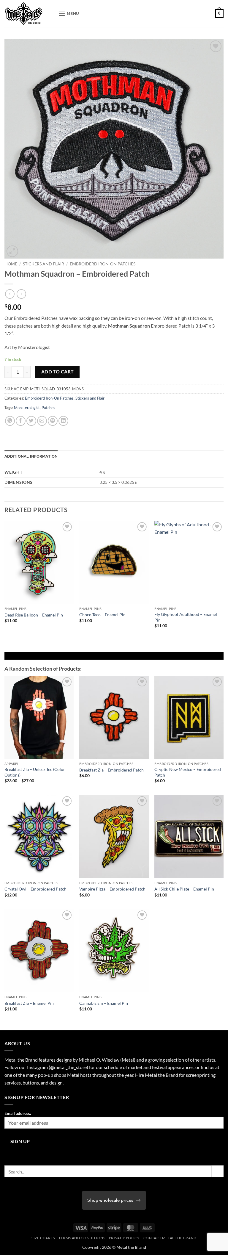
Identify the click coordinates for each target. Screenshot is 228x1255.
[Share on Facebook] (21, 421)
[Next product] (9, 293)
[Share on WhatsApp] (10, 421)
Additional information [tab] (31, 456)
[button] (68, 13)
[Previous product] (21, 293)
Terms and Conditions (81, 1238)
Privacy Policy (124, 1238)
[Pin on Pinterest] (53, 421)
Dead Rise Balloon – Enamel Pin (33, 614)
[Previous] (4, 579)
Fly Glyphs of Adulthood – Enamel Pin (185, 617)
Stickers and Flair (43, 264)
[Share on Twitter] (31, 421)
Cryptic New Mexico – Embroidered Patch (187, 772)
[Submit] (218, 1171)
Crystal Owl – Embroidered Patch (35, 888)
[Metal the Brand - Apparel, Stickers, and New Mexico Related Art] (29, 13)
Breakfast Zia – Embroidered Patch (111, 769)
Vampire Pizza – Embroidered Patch (112, 888)
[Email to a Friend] (42, 421)
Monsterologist (27, 407)
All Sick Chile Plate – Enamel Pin (184, 888)
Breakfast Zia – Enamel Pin (29, 1003)
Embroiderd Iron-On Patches (102, 264)
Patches (48, 407)
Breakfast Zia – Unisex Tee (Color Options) (34, 772)
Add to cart (57, 371)
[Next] (223, 579)
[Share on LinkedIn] (63, 421)
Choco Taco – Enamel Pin (102, 614)
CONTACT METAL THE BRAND (170, 1238)
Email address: (17, 1113)
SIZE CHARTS (43, 1238)
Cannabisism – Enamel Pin (103, 1003)
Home (10, 264)
